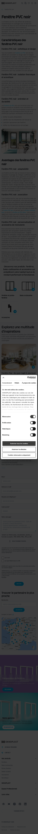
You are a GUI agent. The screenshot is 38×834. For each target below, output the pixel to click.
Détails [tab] (17, 383)
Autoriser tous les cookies (19, 443)
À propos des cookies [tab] (29, 383)
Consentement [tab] (7, 383)
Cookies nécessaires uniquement (19, 455)
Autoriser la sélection (19, 449)
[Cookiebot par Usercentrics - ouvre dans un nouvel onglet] (27, 377)
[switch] (33, 422)
